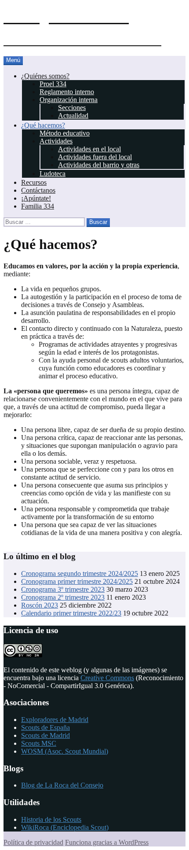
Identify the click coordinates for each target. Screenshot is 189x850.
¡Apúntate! (36, 198)
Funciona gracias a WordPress (107, 842)
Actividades (56, 141)
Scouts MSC (38, 743)
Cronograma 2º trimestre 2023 (63, 597)
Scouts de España (45, 727)
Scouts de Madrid (45, 735)
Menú (13, 60)
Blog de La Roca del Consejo (62, 785)
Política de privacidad (33, 842)
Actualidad (73, 115)
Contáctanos (38, 190)
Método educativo (65, 133)
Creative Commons (107, 677)
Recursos (34, 182)
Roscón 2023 (39, 605)
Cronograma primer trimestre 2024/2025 (77, 581)
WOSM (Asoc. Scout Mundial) (64, 751)
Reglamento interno (67, 91)
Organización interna (69, 99)
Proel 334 (53, 84)
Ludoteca (52, 173)
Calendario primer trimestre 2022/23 (71, 613)
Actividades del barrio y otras (98, 165)
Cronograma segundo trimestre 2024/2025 (79, 573)
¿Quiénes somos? (45, 76)
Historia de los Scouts (51, 819)
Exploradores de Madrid (54, 719)
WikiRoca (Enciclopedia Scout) (65, 827)
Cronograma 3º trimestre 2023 (63, 589)
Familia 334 (37, 206)
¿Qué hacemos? (43, 125)
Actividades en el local (89, 149)
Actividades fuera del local (95, 157)
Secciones (72, 107)
